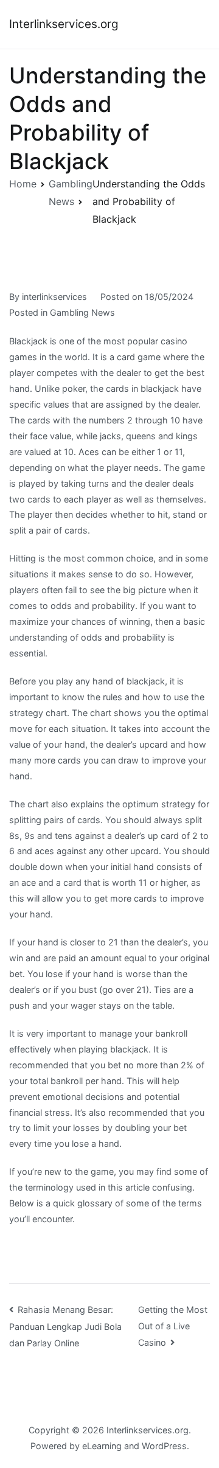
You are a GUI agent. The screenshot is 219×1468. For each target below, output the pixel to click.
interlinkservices (54, 296)
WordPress (164, 1446)
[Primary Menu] (197, 24)
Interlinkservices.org (64, 24)
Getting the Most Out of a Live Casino (172, 1326)
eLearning (102, 1446)
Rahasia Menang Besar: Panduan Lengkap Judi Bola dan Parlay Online (65, 1326)
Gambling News (82, 312)
